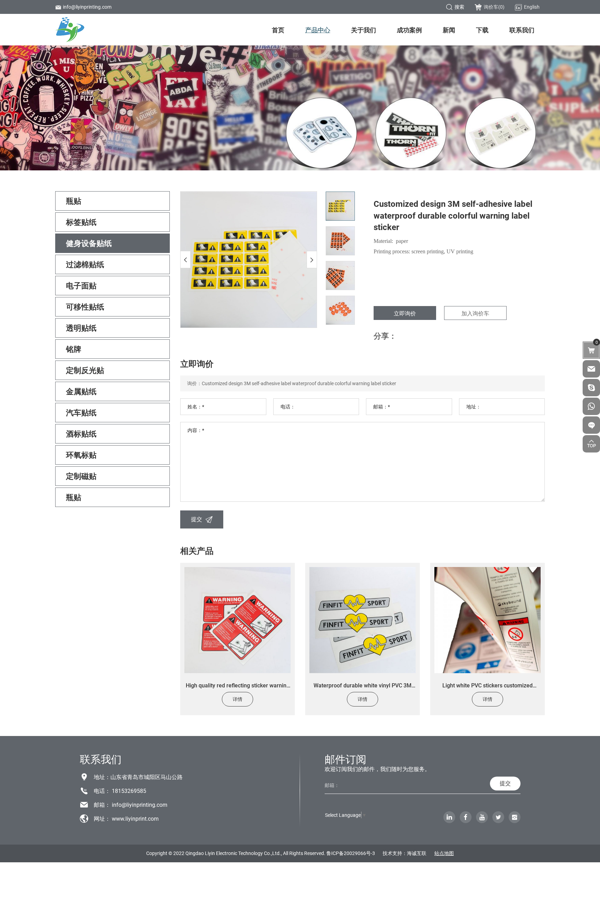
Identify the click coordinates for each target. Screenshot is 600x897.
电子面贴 (81, 285)
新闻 (449, 30)
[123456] (591, 406)
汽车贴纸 (81, 412)
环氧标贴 (81, 455)
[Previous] (185, 259)
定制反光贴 (85, 370)
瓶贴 (73, 201)
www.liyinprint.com (135, 818)
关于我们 (363, 30)
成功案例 (409, 30)
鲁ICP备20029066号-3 (350, 853)
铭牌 (73, 349)
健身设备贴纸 (89, 243)
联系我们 (521, 30)
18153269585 (129, 790)
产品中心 (317, 30)
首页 (278, 30)
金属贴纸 (81, 391)
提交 (196, 519)
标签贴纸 (81, 222)
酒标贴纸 (81, 434)
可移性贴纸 (85, 307)
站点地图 (444, 853)
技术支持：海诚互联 (404, 853)
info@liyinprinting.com (87, 6)
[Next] (312, 259)
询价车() (494, 6)
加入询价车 (475, 313)
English (532, 6)
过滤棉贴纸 (85, 264)
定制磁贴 (81, 476)
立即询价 (405, 313)
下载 (482, 30)
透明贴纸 (81, 328)
